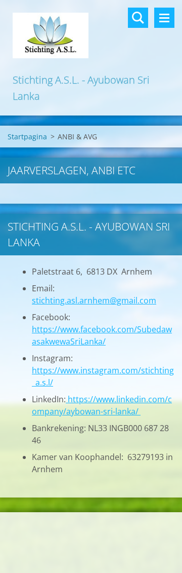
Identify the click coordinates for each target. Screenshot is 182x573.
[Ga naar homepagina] (91, 36)
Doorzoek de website (138, 18)
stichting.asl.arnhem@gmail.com (94, 300)
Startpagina (27, 136)
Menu (164, 18)
